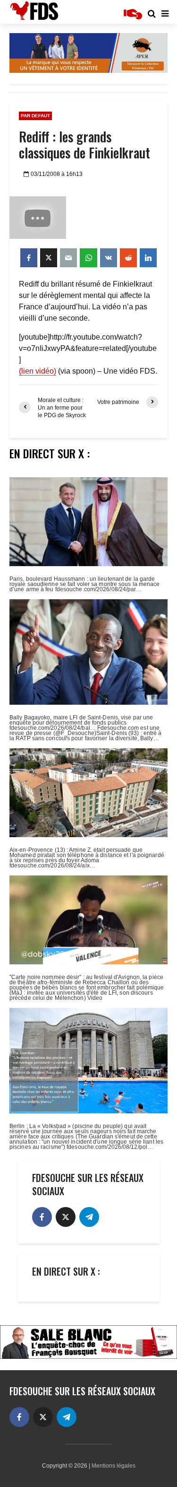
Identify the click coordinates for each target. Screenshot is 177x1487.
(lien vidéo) (37, 371)
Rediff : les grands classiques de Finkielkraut (84, 145)
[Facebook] (42, 1217)
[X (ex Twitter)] (66, 1217)
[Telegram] (89, 1217)
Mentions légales (113, 1465)
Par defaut (35, 115)
